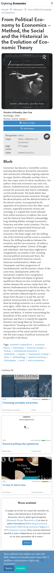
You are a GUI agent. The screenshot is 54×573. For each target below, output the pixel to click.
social (22, 360)
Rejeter (8, 568)
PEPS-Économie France (14, 530)
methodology (18, 357)
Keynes (21, 354)
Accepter (20, 568)
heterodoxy (18, 348)
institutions (9, 354)
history (7, 351)
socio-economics (36, 360)
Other (21, 136)
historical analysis (35, 348)
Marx (6, 357)
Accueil (5, 10)
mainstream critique (38, 354)
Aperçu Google (28, 123)
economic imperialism (21, 345)
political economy (37, 357)
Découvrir (18, 10)
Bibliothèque (28, 129)
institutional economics (25, 351)
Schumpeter (10, 360)
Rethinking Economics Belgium (32, 527)
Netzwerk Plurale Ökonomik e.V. (22, 520)
